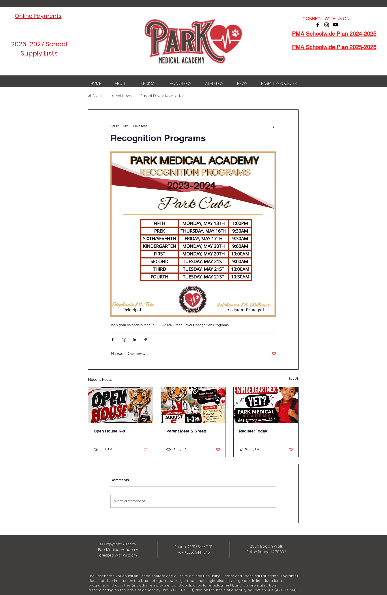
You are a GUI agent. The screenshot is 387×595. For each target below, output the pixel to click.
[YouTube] (336, 25)
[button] (121, 83)
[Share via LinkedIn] (134, 340)
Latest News (121, 96)
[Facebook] (318, 25)
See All (294, 378)
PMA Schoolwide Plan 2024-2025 (334, 33)
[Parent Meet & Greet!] (193, 405)
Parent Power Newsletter (162, 96)
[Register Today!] (266, 405)
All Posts (95, 96)
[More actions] (273, 125)
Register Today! (254, 431)
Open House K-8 (109, 431)
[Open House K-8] (120, 405)
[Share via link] (145, 340)
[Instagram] (327, 25)
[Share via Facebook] (112, 340)
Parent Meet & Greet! (186, 431)
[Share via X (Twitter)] (123, 340)
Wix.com (130, 555)
